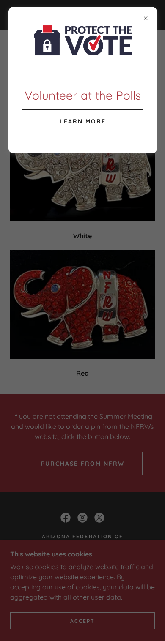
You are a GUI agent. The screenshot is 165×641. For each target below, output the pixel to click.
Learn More (83, 121)
